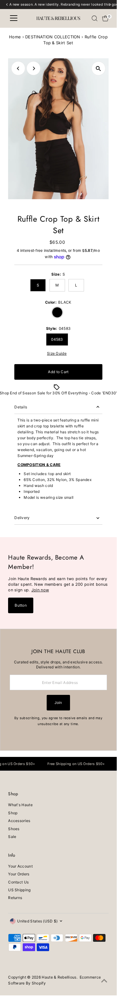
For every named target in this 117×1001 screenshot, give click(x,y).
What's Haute (20, 804)
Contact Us (18, 882)
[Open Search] (94, 18)
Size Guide (57, 353)
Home (15, 36)
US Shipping (19, 890)
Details (20, 407)
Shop (12, 813)
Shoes (14, 828)
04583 (57, 339)
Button (21, 605)
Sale (12, 836)
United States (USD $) (37, 921)
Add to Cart (58, 371)
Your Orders (18, 874)
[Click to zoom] (98, 68)
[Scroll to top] (104, 981)
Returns (15, 897)
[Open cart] (105, 18)
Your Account (20, 866)
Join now (40, 590)
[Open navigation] (13, 18)
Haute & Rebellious (59, 977)
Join (58, 702)
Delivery (22, 517)
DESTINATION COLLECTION (52, 36)
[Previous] (18, 68)
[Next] (33, 68)
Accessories (19, 820)
